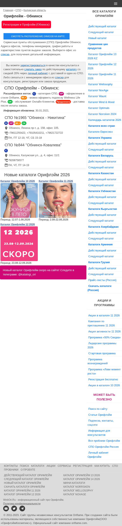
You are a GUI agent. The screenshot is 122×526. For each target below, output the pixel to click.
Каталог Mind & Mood (101, 102)
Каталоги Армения (100, 244)
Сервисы (64, 466)
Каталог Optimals (98, 108)
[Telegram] (22, 508)
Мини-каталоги (74, 483)
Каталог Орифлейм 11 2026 (56, 181)
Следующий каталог (101, 32)
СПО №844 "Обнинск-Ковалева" (33, 145)
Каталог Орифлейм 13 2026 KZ (102, 56)
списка (5, 54)
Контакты (11, 466)
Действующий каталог (102, 26)
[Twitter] (14, 508)
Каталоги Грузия (99, 262)
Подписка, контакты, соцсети (101, 422)
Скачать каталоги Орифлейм (24, 486)
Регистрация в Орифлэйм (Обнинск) (26, 24)
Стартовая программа (101, 353)
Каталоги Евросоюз (100, 131)
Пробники (11, 469)
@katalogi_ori (27, 274)
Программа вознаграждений (98, 361)
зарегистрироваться (32, 65)
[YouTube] (6, 508)
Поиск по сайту (97, 408)
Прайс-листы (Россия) (102, 280)
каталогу (71, 69)
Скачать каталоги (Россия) (99, 288)
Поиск (24, 466)
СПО (115, 466)
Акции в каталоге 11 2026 (104, 315)
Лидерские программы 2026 (102, 345)
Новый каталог (97, 38)
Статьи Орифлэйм (100, 414)
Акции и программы (104, 303)
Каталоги (37, 466)
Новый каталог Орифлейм (22, 483)
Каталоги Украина (100, 137)
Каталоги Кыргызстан (102, 208)
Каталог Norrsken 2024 (102, 114)
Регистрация (82, 466)
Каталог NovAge (98, 90)
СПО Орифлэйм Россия (103, 446)
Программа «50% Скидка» (104, 337)
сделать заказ (33, 69)
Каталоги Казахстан (101, 173)
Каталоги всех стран (101, 125)
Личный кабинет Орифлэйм (98, 454)
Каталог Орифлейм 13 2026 (81, 475)
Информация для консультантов (99, 432)
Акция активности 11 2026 (104, 331)
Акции (51, 466)
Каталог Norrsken (76, 486)
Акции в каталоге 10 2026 (104, 385)
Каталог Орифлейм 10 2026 (17, 181)
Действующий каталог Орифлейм (28, 475)
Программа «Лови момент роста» (104, 371)
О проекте (28, 469)
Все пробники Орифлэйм (104, 440)
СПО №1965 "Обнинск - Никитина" (35, 117)
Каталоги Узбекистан (102, 191)
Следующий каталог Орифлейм (26, 479)
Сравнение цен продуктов (98, 46)
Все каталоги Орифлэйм (104, 14)
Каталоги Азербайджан (103, 226)
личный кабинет (38, 73)
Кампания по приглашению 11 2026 (101, 323)
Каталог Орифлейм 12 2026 (17, 224)
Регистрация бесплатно (103, 379)
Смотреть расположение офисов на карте (38, 36)
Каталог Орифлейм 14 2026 (81, 479)
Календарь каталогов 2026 (104, 119)
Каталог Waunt (97, 96)
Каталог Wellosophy (100, 84)
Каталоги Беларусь (100, 155)
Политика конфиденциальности (22, 503)
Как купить (102, 466)
